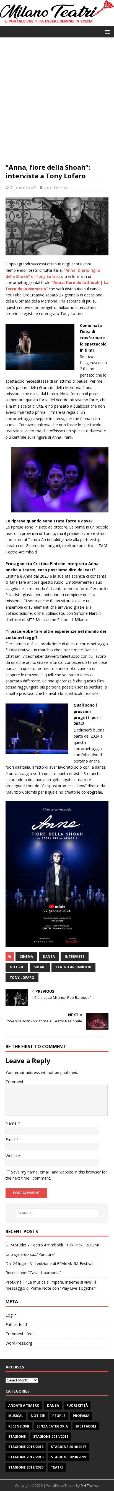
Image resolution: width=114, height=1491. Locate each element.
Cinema (26, 956)
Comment (15, 1081)
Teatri (57, 1467)
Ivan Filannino (55, 187)
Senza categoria (52, 1426)
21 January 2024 (23, 187)
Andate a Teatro (24, 1405)
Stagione (17, 1436)
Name (12, 1123)
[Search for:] (57, 1213)
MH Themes (90, 1485)
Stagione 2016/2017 (68, 1446)
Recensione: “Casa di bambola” (33, 1272)
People (58, 1415)
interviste (74, 956)
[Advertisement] (57, 103)
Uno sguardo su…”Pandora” (30, 1254)
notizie (17, 967)
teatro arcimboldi (73, 967)
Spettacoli (85, 1426)
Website (13, 1155)
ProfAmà (81, 1415)
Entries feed (16, 1324)
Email (11, 1139)
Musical (15, 1415)
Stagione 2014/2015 (50, 1436)
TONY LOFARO (22, 977)
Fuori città (77, 1405)
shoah (40, 967)
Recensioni (18, 1426)
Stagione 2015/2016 (25, 1446)
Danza (53, 1405)
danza (49, 956)
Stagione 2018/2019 (68, 1457)
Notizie (38, 1415)
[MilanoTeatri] (57, 23)
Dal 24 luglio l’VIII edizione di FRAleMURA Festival (49, 1263)
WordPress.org (19, 1343)
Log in (11, 1315)
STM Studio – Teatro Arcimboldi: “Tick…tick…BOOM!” (53, 1245)
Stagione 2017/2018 (25, 1457)
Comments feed (20, 1333)
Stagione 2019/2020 (25, 1467)
